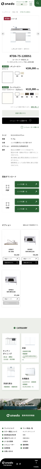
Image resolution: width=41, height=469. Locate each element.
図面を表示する (20, 113)
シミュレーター (9, 445)
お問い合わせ (8, 451)
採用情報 (7, 448)
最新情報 (26, 445)
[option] (20, 33)
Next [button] (38, 33)
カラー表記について (10, 431)
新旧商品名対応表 (10, 435)
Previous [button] (3, 33)
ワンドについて (9, 428)
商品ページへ (8, 259)
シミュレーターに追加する (18, 121)
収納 (24, 435)
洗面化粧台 (26, 438)
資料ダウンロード (10, 438)
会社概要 (26, 448)
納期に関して (35, 107)
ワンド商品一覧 (28, 428)
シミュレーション (21, 3)
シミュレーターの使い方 (31, 127)
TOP (36, 460)
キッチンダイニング (29, 431)
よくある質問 (8, 441)
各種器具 (25, 441)
